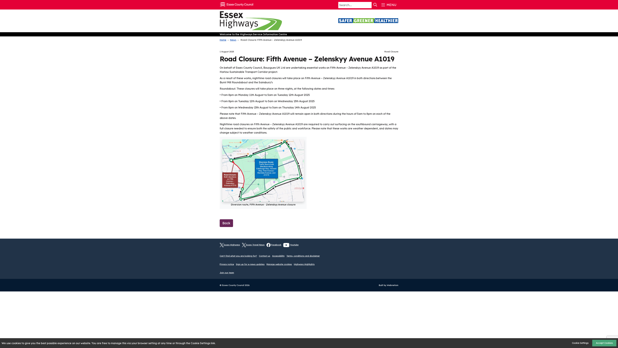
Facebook (276, 244)
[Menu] (388, 5)
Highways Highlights (304, 264)
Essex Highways (232, 244)
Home (223, 40)
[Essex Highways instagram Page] (395, 246)
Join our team (227, 272)
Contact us (264, 256)
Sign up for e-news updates (250, 264)
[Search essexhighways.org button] (375, 5)
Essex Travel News (255, 244)
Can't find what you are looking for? (238, 256)
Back (226, 223)
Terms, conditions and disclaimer (303, 256)
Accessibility (278, 256)
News (233, 40)
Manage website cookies (279, 264)
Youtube (294, 244)
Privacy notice (227, 264)
